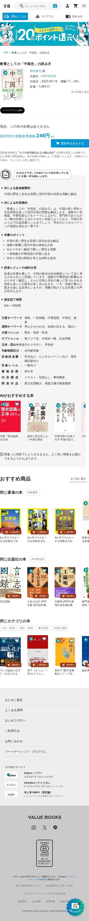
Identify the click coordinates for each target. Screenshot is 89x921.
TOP (5, 52)
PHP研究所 (49, 76)
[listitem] (44, 700)
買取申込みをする (72, 143)
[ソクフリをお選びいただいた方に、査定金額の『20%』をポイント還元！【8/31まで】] (44, 34)
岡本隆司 (36, 71)
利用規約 (42, 879)
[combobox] (38, 6)
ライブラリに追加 (14, 110)
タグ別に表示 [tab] (78, 478)
